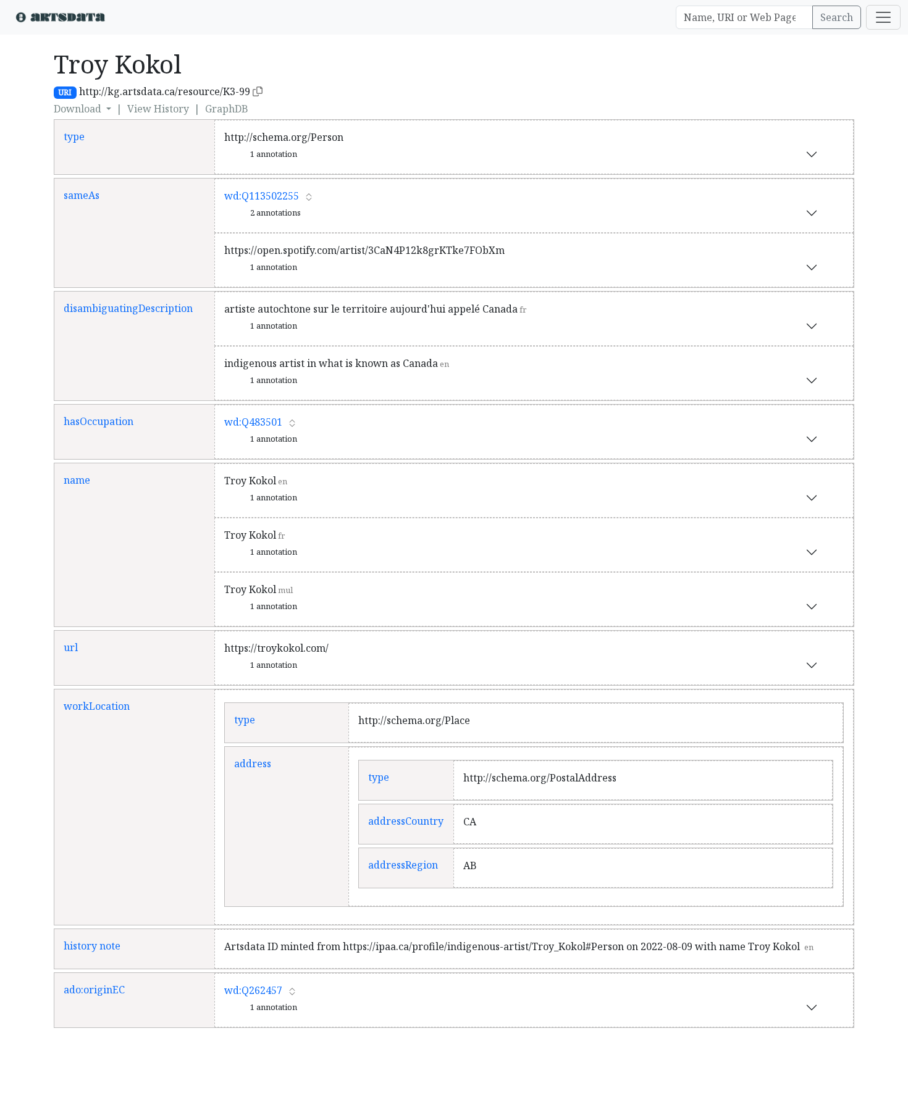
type (74, 136)
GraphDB (226, 109)
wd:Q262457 (253, 990)
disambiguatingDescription (128, 308)
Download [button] (79, 109)
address (252, 763)
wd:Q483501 (253, 422)
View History (158, 109)
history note (92, 946)
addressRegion (403, 865)
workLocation (97, 706)
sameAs (81, 195)
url (71, 647)
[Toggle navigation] (883, 17)
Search (836, 17)
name (77, 480)
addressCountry (405, 821)
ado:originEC (94, 989)
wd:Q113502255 (261, 196)
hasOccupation (98, 421)
